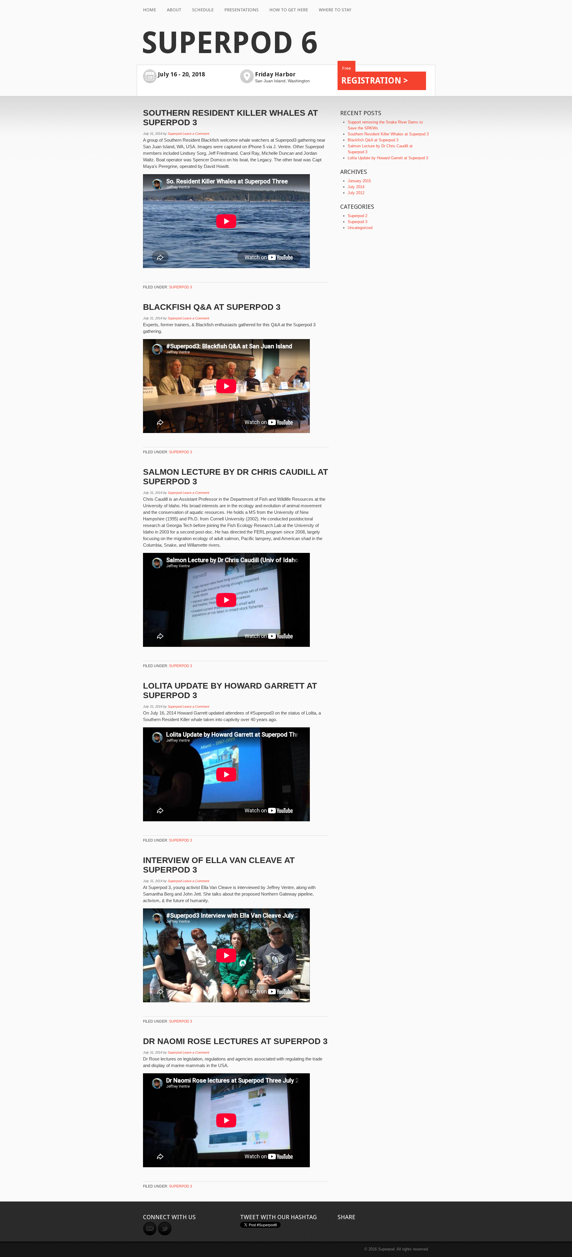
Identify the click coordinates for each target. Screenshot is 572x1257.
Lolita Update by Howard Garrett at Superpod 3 (388, 158)
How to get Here (288, 10)
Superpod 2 (357, 216)
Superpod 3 (180, 287)
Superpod (175, 133)
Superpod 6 (229, 42)
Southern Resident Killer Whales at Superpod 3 (388, 134)
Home (149, 10)
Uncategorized (360, 227)
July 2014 (356, 187)
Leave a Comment (196, 133)
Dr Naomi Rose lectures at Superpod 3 (235, 1041)
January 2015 (359, 181)
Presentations (241, 10)
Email (150, 1229)
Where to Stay (335, 10)
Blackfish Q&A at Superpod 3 (212, 307)
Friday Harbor (275, 74)
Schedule (203, 10)
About (174, 10)
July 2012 (356, 193)
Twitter (165, 1229)
